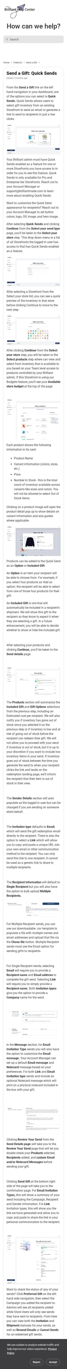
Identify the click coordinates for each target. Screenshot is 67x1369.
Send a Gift (31, 62)
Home (6, 62)
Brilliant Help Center (19, 9)
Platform (17, 62)
